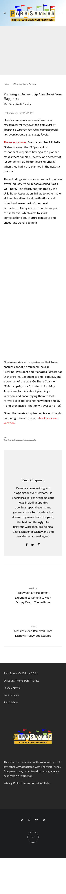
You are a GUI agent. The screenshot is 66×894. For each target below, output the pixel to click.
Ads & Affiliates (41, 783)
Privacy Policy (12, 783)
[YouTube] (36, 820)
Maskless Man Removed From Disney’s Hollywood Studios (33, 631)
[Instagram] (21, 820)
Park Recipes (11, 695)
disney (6, 440)
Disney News (12, 688)
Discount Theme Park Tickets (21, 680)
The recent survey (15, 142)
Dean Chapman (33, 480)
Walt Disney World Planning (18, 104)
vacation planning (30, 440)
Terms (26, 783)
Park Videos (11, 702)
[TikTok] (44, 820)
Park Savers (11, 673)
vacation (22, 440)
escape (17, 440)
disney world (11, 440)
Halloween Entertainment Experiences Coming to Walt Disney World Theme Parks (33, 595)
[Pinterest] (29, 820)
